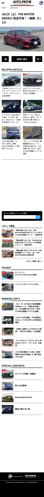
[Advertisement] (22, 185)
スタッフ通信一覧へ (33, 261)
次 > (39, 59)
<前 (5, 59)
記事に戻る (22, 59)
